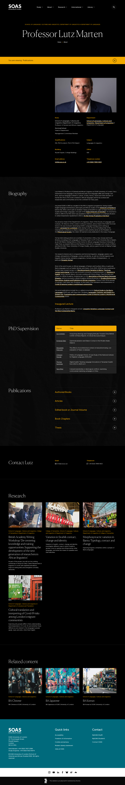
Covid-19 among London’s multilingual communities (73, 284)
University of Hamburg (108, 208)
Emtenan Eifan (61, 341)
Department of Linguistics (104, 123)
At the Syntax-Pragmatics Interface (96, 216)
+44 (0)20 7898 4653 (94, 162)
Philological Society (65, 232)
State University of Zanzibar (96, 212)
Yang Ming (59, 369)
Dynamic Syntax (66, 260)
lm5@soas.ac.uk (60, 162)
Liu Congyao (60, 334)
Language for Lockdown (68, 228)
